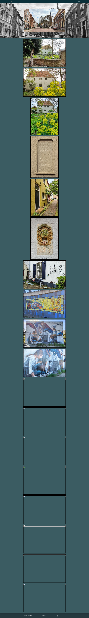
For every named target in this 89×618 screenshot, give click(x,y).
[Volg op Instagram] (57, 616)
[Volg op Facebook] (60, 616)
